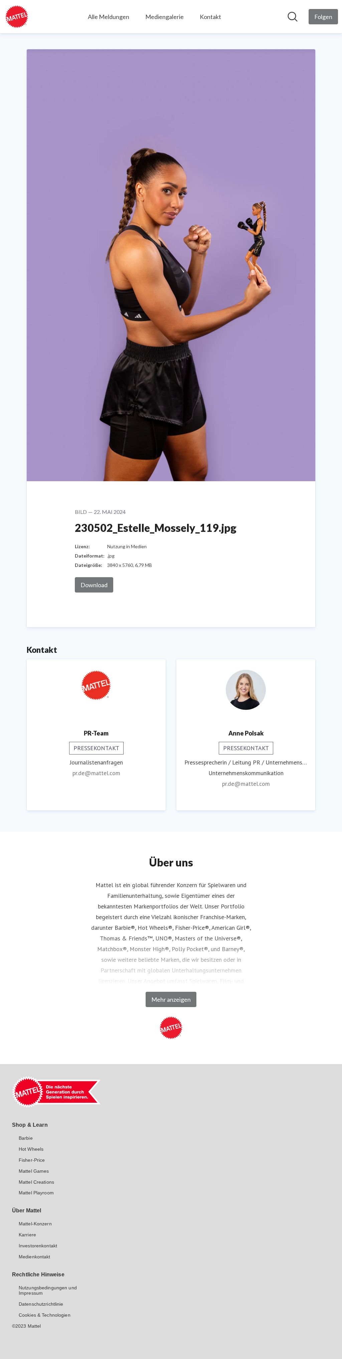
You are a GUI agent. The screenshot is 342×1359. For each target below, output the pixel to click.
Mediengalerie (164, 16)
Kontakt (210, 16)
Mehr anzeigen (171, 999)
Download (94, 585)
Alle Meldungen (108, 16)
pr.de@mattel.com (96, 773)
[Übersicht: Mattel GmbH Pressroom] (16, 16)
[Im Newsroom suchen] (292, 16)
